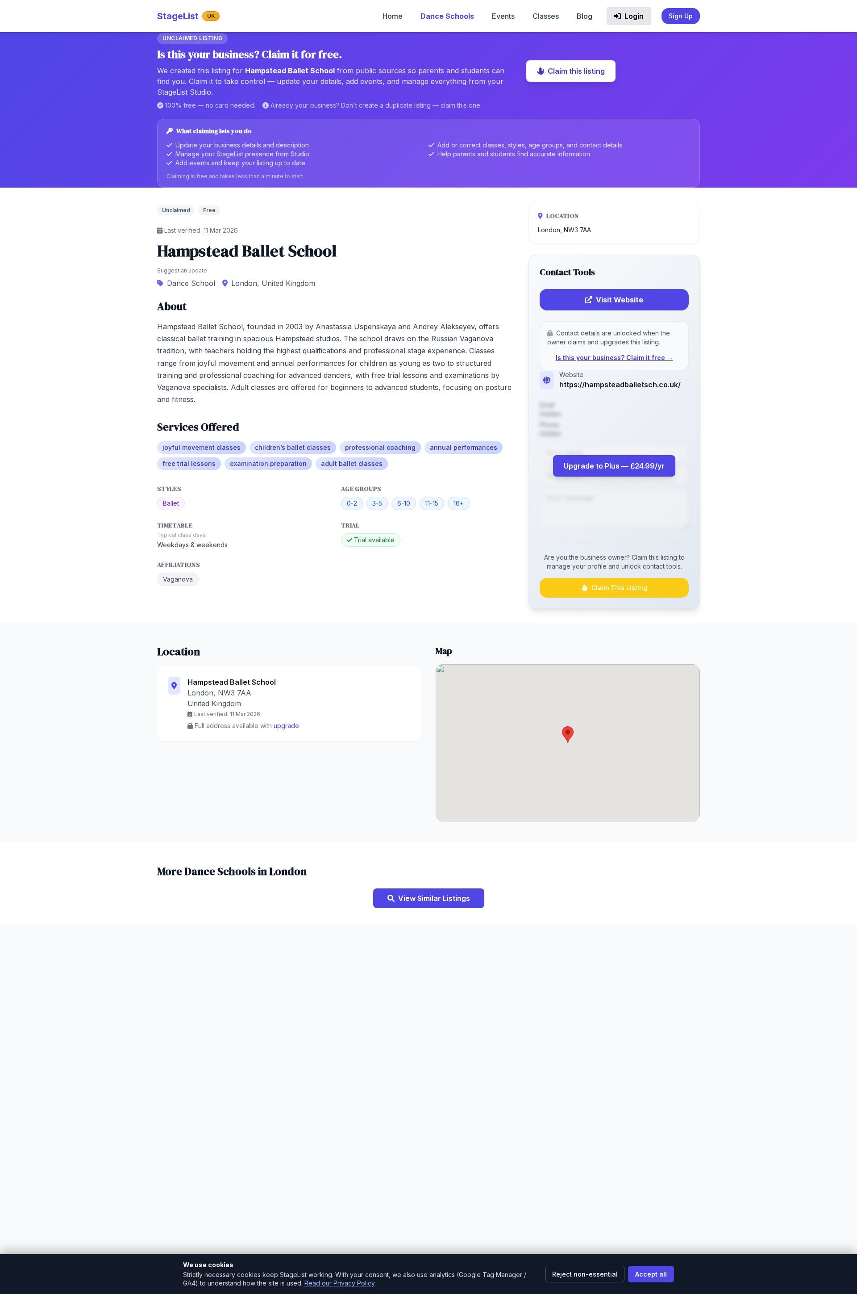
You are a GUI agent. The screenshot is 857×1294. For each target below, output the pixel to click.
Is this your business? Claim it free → (614, 357)
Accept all (651, 1274)
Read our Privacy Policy (339, 1283)
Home (393, 16)
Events (503, 16)
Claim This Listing (619, 587)
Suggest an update (182, 270)
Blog (584, 16)
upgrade (286, 725)
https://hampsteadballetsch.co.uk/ (620, 384)
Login (633, 16)
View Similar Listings (434, 898)
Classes (546, 16)
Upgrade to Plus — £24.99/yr (614, 465)
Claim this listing (576, 71)
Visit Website (619, 299)
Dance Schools (447, 16)
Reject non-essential (585, 1274)
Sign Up (681, 16)
